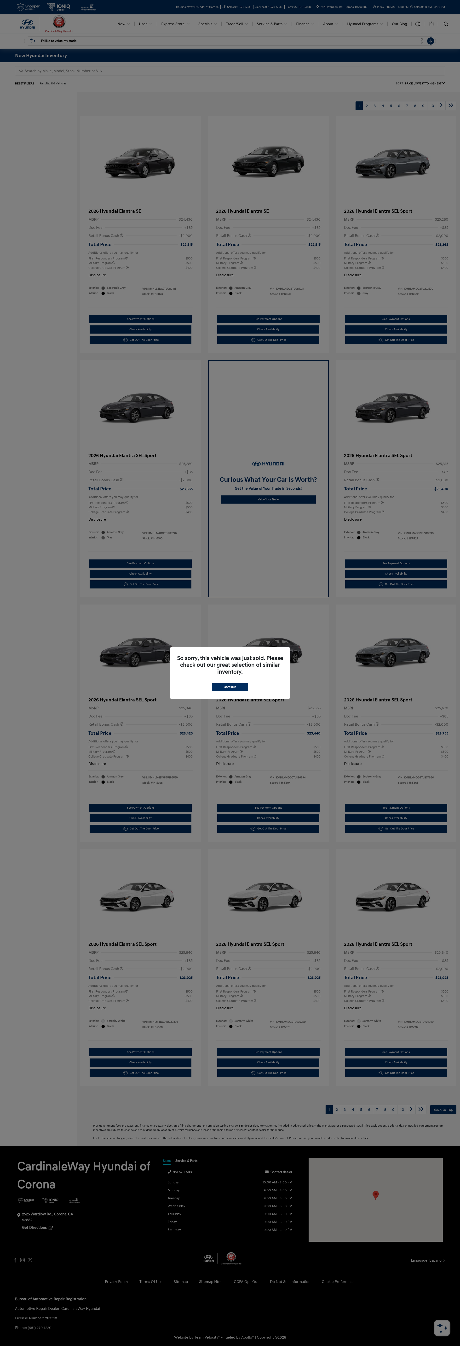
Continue (230, 687)
